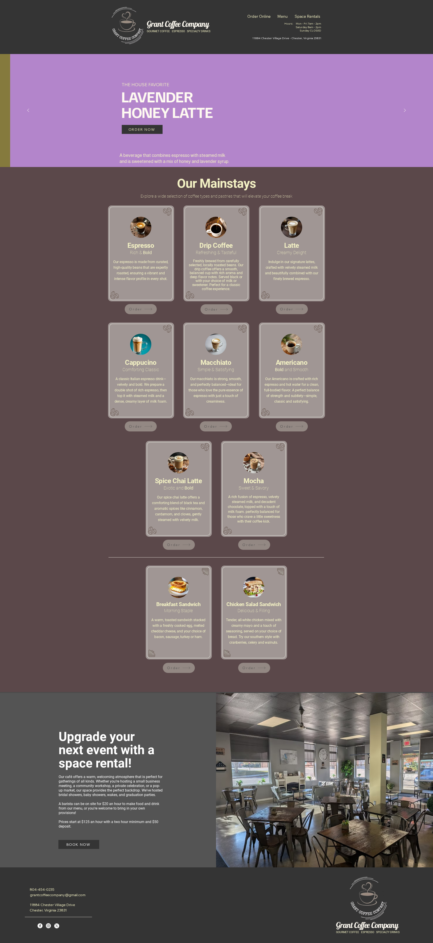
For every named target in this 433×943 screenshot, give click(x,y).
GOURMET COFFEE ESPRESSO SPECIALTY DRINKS (178, 31)
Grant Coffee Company (178, 24)
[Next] (404, 111)
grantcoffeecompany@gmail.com (57, 895)
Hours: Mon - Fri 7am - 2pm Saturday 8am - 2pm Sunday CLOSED (302, 27)
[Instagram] (48, 926)
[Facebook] (40, 926)
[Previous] (28, 111)
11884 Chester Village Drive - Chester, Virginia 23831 (286, 38)
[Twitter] (57, 926)
